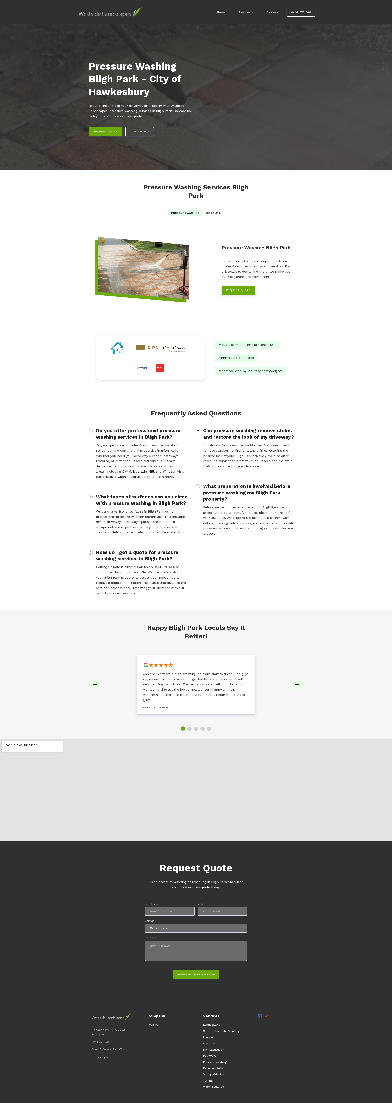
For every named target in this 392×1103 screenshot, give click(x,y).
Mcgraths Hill (143, 471)
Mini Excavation (213, 1049)
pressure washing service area (126, 477)
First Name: (152, 904)
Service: (150, 920)
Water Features (213, 1086)
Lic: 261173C (100, 1058)
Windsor (169, 471)
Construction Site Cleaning (221, 1031)
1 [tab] (183, 728)
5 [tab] (209, 729)
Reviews (152, 1024)
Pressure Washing (185, 213)
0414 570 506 (164, 567)
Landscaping (211, 1024)
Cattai (126, 471)
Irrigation (209, 1043)
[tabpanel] (196, 684)
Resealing (213, 213)
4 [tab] (202, 729)
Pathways (209, 1055)
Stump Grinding (213, 1074)
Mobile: (202, 904)
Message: (151, 937)
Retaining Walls (213, 1068)
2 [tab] (189, 729)
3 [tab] (196, 729)
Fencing (208, 1037)
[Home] (112, 12)
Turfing (208, 1080)
